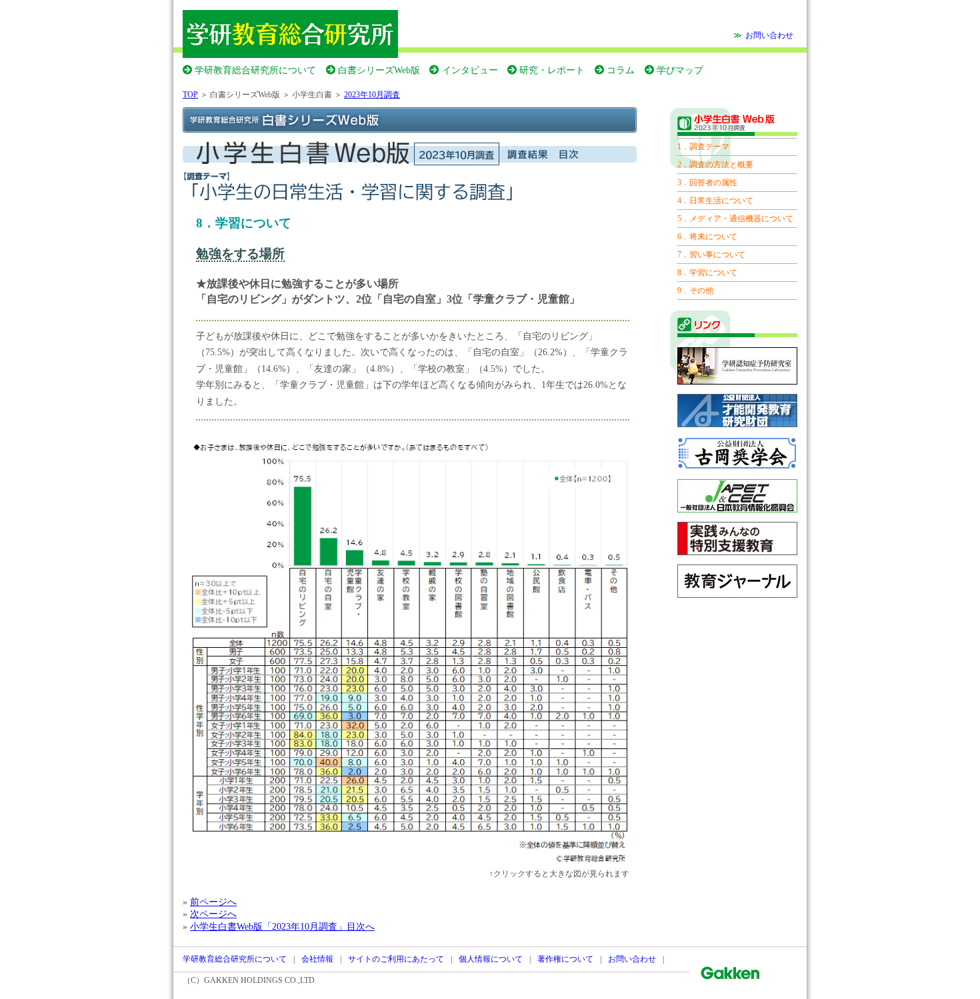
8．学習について (707, 272)
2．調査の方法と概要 (715, 164)
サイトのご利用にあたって (396, 959)
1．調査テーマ (703, 146)
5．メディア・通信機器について (735, 218)
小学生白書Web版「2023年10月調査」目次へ (282, 926)
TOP (190, 94)
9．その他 (695, 290)
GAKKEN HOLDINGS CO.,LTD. (260, 980)
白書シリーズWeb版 (379, 70)
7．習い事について (711, 254)
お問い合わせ (769, 35)
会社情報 (317, 959)
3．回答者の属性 (707, 182)
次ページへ (213, 913)
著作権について (565, 959)
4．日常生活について (715, 200)
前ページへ (213, 901)
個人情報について (491, 959)
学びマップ (680, 70)
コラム (621, 70)
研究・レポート (552, 70)
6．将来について (707, 236)
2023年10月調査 (372, 94)
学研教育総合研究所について (255, 70)
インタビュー (469, 70)
